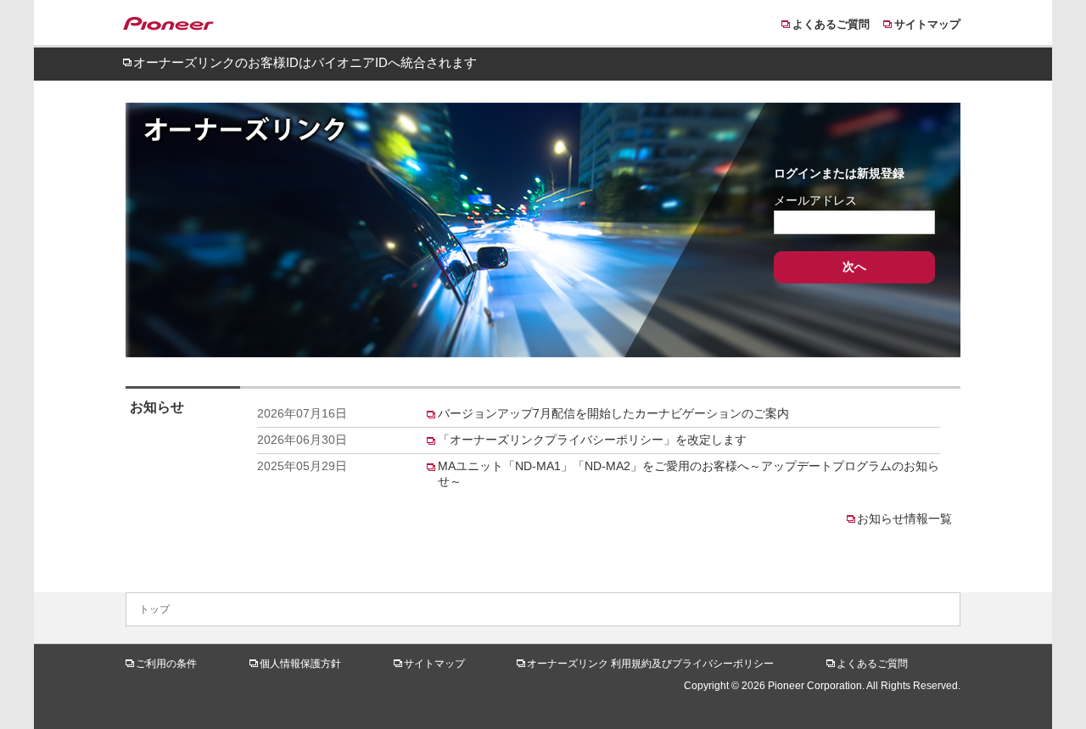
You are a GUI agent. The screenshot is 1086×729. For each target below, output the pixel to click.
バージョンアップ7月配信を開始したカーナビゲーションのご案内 (613, 413)
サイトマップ (927, 24)
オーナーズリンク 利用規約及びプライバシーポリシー (650, 664)
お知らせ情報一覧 (904, 518)
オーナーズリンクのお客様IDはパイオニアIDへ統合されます (305, 62)
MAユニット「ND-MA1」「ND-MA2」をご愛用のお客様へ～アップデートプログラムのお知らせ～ (688, 473)
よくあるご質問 (831, 24)
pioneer (176, 26)
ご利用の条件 (166, 664)
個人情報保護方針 (300, 664)
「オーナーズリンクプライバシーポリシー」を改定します (592, 439)
